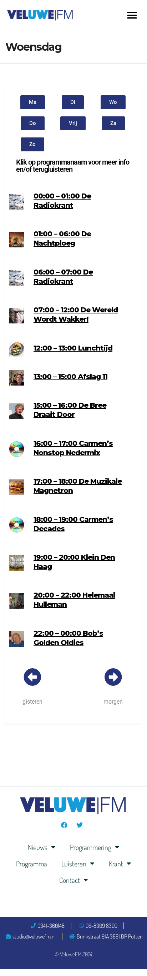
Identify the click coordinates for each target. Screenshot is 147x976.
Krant (116, 863)
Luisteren (73, 863)
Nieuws (37, 847)
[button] (132, 15)
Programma (31, 863)
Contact (69, 880)
